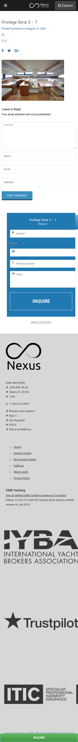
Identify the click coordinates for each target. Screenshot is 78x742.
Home (17, 447)
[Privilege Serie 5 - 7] (33, 80)
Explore (67, 5)
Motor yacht (21, 471)
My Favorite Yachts (25, 459)
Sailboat (19, 465)
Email (15, 243)
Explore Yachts (22, 453)
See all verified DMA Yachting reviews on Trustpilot (36, 495)
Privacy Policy (22, 478)
